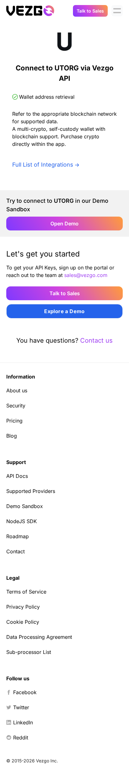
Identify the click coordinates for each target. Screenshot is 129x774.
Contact (15, 551)
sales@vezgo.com (85, 275)
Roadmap (17, 536)
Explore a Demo (64, 311)
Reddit (20, 737)
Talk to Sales (90, 11)
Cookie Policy (22, 622)
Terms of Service (26, 592)
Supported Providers (30, 491)
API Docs (17, 476)
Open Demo (64, 223)
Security (15, 405)
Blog (11, 436)
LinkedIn (23, 722)
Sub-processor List (28, 652)
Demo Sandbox (24, 506)
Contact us (96, 340)
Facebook (25, 692)
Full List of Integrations (42, 164)
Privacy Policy (23, 607)
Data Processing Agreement (39, 637)
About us (16, 390)
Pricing (14, 420)
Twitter (21, 707)
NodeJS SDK (21, 521)
